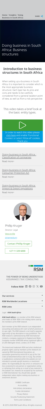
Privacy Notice (22, 394)
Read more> (8, 161)
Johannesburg (11, 237)
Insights (13, 15)
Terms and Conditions (22, 400)
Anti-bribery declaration (22, 388)
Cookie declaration (22, 391)
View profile (10, 233)
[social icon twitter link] (37, 286)
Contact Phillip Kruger (18, 243)
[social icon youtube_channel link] (41, 286)
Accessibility (22, 385)
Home (5, 15)
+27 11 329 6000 (17, 250)
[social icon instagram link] (33, 286)
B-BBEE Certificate (23, 382)
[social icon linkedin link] (26, 286)
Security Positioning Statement (22, 397)
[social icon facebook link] (30, 286)
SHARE (37, 16)
